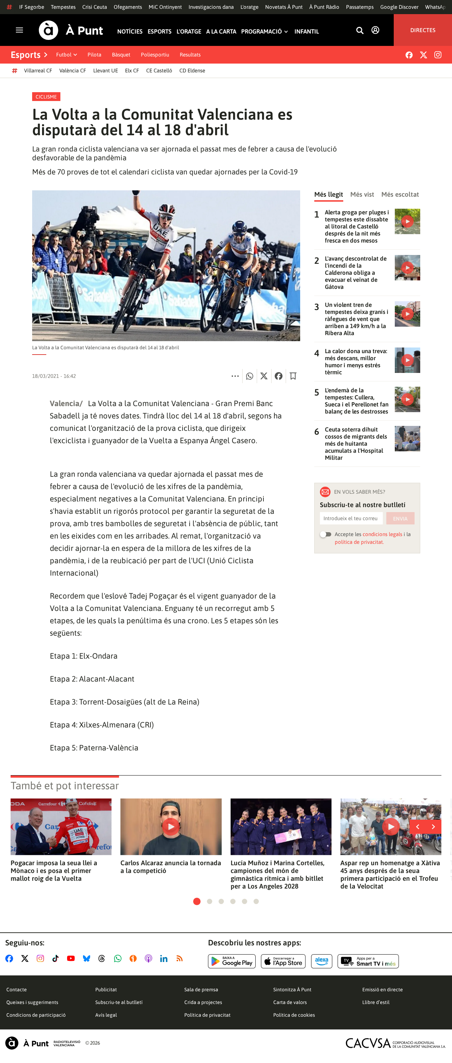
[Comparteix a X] (264, 376)
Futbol (63, 55)
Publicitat (106, 989)
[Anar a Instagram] (42, 958)
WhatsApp (437, 7)
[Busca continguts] (360, 31)
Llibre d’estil (375, 1002)
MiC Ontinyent (165, 7)
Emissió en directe (382, 989)
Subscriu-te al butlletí (119, 1002)
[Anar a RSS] (181, 958)
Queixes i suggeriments (32, 1002)
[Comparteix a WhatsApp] (250, 376)
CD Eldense (192, 70)
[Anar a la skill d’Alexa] (321, 961)
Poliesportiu (155, 55)
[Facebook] (409, 55)
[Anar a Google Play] (232, 961)
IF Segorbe (31, 7)
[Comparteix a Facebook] (279, 376)
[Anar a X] (26, 958)
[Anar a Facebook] (10, 958)
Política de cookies (294, 1015)
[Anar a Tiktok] (57, 958)
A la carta (221, 31)
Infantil (307, 31)
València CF (72, 70)
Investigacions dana (211, 7)
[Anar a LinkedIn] (165, 958)
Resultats (190, 55)
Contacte (16, 989)
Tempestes (63, 7)
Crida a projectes (203, 1002)
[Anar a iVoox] (134, 958)
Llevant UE (105, 70)
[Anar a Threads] (104, 958)
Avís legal (106, 1015)
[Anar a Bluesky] (88, 958)
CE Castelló (159, 70)
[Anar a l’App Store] (283, 961)
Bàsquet (121, 55)
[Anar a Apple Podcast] (150, 958)
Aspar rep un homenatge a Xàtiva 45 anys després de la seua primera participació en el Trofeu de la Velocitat (390, 874)
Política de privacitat (207, 1015)
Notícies (130, 31)
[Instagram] (437, 54)
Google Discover (399, 7)
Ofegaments (128, 7)
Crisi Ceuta (94, 7)
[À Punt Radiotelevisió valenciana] (42, 1043)
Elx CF (132, 70)
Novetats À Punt (284, 7)
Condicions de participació (36, 1015)
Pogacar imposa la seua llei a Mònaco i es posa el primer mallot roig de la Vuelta (54, 870)
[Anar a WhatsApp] (119, 958)
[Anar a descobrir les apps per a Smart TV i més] (368, 961)
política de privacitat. (359, 542)
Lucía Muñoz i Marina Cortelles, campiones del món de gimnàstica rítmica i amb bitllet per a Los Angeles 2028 (278, 874)
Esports (160, 31)
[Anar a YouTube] (72, 958)
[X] (423, 55)
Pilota (94, 55)
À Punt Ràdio (324, 7)
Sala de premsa (201, 989)
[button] (197, 901)
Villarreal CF (38, 70)
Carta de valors (290, 1002)
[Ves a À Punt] (71, 30)
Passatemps (360, 7)
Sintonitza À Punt (292, 989)
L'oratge (249, 7)
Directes (422, 30)
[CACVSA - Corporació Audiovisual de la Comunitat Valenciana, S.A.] (396, 1043)
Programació (261, 31)
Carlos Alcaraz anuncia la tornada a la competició (170, 866)
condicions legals (382, 534)
